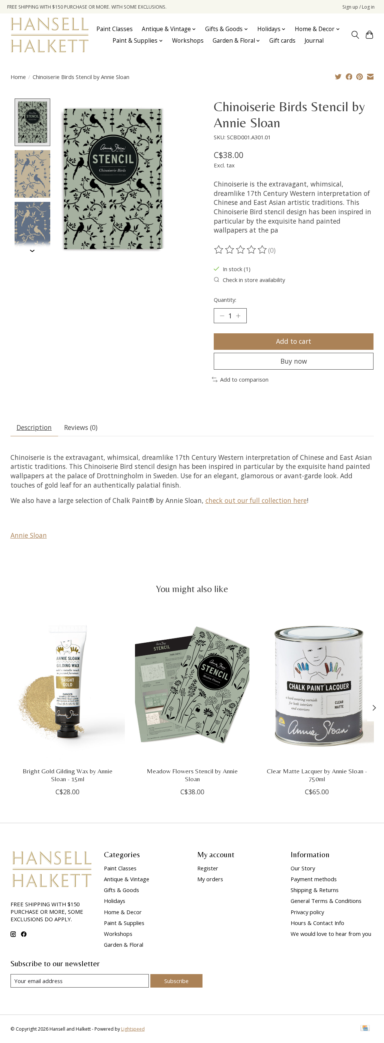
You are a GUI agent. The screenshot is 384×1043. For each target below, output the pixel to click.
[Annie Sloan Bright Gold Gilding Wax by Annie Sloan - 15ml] (67, 685)
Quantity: (225, 299)
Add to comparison (244, 379)
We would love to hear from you (331, 933)
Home (18, 77)
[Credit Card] (365, 1029)
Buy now (293, 361)
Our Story (303, 868)
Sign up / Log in (358, 7)
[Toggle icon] (355, 35)
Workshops (188, 41)
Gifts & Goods (121, 890)
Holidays (114, 900)
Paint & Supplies (124, 923)
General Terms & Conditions (326, 900)
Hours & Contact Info (317, 923)
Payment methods (314, 879)
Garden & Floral (123, 944)
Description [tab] (34, 427)
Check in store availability (254, 280)
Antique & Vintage (126, 879)
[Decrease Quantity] (222, 315)
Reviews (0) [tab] (81, 427)
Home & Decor (123, 912)
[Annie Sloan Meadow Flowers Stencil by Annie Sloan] (192, 685)
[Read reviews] (241, 250)
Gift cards (282, 41)
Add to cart (293, 341)
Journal (314, 41)
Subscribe (176, 981)
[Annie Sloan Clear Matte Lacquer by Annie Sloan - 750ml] (317, 685)
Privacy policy (307, 912)
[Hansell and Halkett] (49, 35)
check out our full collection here (256, 500)
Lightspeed (133, 1029)
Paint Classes (114, 29)
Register (207, 868)
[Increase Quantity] (238, 315)
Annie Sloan (28, 535)
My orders (210, 879)
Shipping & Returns (315, 890)
